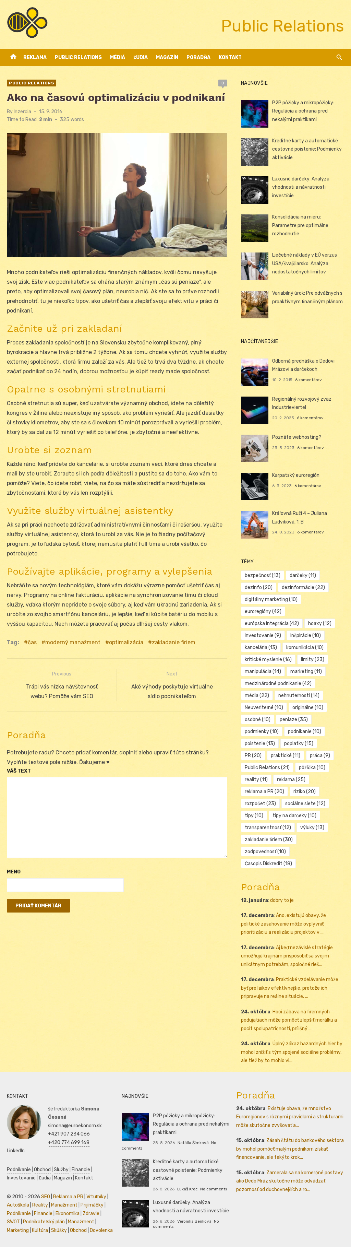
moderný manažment (72, 642)
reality (256, 780)
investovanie (263, 635)
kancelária (261, 647)
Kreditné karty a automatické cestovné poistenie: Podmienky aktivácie (307, 149)
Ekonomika (68, 1213)
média (257, 695)
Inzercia (22, 112)
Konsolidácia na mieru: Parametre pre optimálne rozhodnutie (300, 225)
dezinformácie (303, 587)
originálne (307, 707)
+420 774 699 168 (68, 1142)
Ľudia (140, 57)
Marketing (18, 1230)
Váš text (19, 771)
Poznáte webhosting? (296, 437)
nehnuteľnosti (298, 695)
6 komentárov (308, 379)
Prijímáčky (92, 1205)
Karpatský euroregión (295, 475)
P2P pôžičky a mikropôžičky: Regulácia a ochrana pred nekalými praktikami (303, 111)
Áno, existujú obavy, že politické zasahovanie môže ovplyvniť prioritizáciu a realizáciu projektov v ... (283, 924)
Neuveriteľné (264, 707)
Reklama (35, 57)
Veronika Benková (194, 1221)
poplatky (298, 743)
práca (320, 755)
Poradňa (198, 57)
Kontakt (230, 57)
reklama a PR (264, 792)
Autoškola (18, 1205)
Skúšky (59, 1230)
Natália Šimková (193, 1142)
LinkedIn (16, 1151)
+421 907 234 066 (69, 1134)
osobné (257, 719)
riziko (304, 792)
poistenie (260, 743)
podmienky (262, 731)
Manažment (64, 1205)
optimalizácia (126, 642)
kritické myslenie (268, 659)
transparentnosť (268, 828)
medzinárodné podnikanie (278, 683)
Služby (61, 1170)
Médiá (117, 57)
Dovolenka (101, 1230)
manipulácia (263, 671)
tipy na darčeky (294, 816)
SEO (45, 1197)
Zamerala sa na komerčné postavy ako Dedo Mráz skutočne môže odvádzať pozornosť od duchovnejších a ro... (289, 1181)
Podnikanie (19, 1170)
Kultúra (40, 1230)
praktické (285, 755)
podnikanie (304, 731)
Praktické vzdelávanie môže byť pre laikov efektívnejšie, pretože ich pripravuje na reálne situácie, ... (289, 988)
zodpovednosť (265, 852)
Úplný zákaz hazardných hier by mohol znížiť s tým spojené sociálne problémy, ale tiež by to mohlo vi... (291, 1052)
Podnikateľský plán (44, 1222)
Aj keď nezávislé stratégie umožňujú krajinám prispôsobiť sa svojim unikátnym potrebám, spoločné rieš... (287, 956)
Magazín (167, 57)
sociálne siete (305, 804)
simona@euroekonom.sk (75, 1126)
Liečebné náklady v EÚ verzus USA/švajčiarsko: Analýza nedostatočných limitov (304, 263)
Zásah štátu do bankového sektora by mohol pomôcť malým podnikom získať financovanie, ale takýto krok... (290, 1149)
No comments (213, 1189)
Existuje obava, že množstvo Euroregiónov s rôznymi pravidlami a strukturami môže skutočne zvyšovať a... (289, 1117)
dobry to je (282, 900)
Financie (81, 1170)
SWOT (13, 1222)
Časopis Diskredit (268, 864)
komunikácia (305, 647)
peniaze (294, 719)
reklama (291, 780)
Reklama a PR (68, 1197)
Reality (40, 1205)
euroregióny (263, 611)
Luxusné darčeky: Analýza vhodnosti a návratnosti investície (300, 187)
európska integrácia (272, 623)
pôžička (312, 767)
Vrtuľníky (96, 1197)
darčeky (303, 575)
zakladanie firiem (173, 642)
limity (312, 659)
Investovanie (21, 1178)
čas (32, 642)
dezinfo (259, 587)
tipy (254, 816)
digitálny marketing (271, 599)
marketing (306, 671)
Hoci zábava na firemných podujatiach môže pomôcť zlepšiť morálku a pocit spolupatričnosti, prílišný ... (289, 1020)
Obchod (42, 1170)
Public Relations (78, 57)
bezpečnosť (262, 575)
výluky (312, 828)
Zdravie (91, 1213)
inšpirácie (305, 635)
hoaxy (319, 623)
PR (253, 755)
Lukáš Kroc (187, 1189)
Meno (14, 872)
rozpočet (260, 804)
